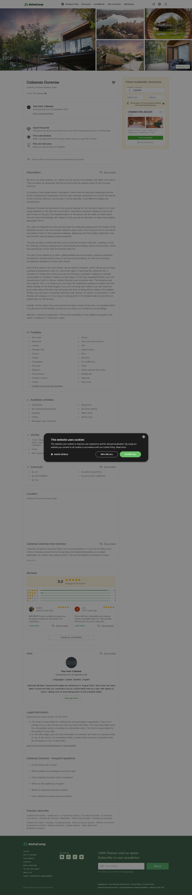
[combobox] (143, 436)
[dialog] (96, 447)
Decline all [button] (107, 454)
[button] (59, 454)
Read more (121, 447)
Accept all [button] (130, 454)
